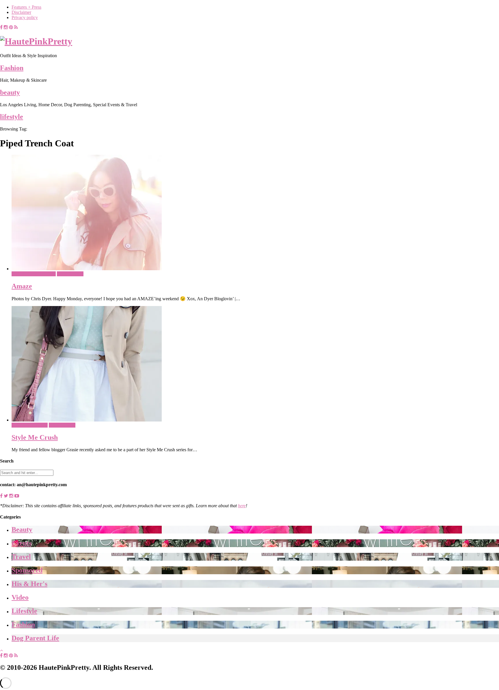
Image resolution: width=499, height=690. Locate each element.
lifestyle (11, 116)
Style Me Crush (35, 437)
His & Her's (29, 584)
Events (21, 543)
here (242, 505)
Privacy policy (25, 17)
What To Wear (70, 273)
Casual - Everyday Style (34, 273)
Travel (21, 556)
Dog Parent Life (35, 638)
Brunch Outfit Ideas (30, 425)
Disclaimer (21, 12)
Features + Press (26, 7)
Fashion (11, 68)
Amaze (22, 286)
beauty (10, 92)
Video (20, 597)
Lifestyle (24, 611)
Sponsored (27, 570)
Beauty (22, 529)
